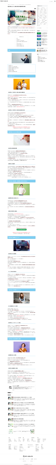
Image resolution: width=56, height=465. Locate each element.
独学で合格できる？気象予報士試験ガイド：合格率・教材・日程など (22, 233)
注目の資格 (9, 392)
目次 (17, 38)
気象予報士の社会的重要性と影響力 (41, 61)
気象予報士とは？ (18, 39)
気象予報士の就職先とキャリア (20, 43)
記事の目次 (20, 36)
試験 (11, 392)
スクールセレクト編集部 (16, 385)
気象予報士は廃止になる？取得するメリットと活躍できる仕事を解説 (22, 128)
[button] (54, 1)
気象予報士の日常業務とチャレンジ (41, 60)
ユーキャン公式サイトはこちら (21, 229)
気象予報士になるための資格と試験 (20, 40)
